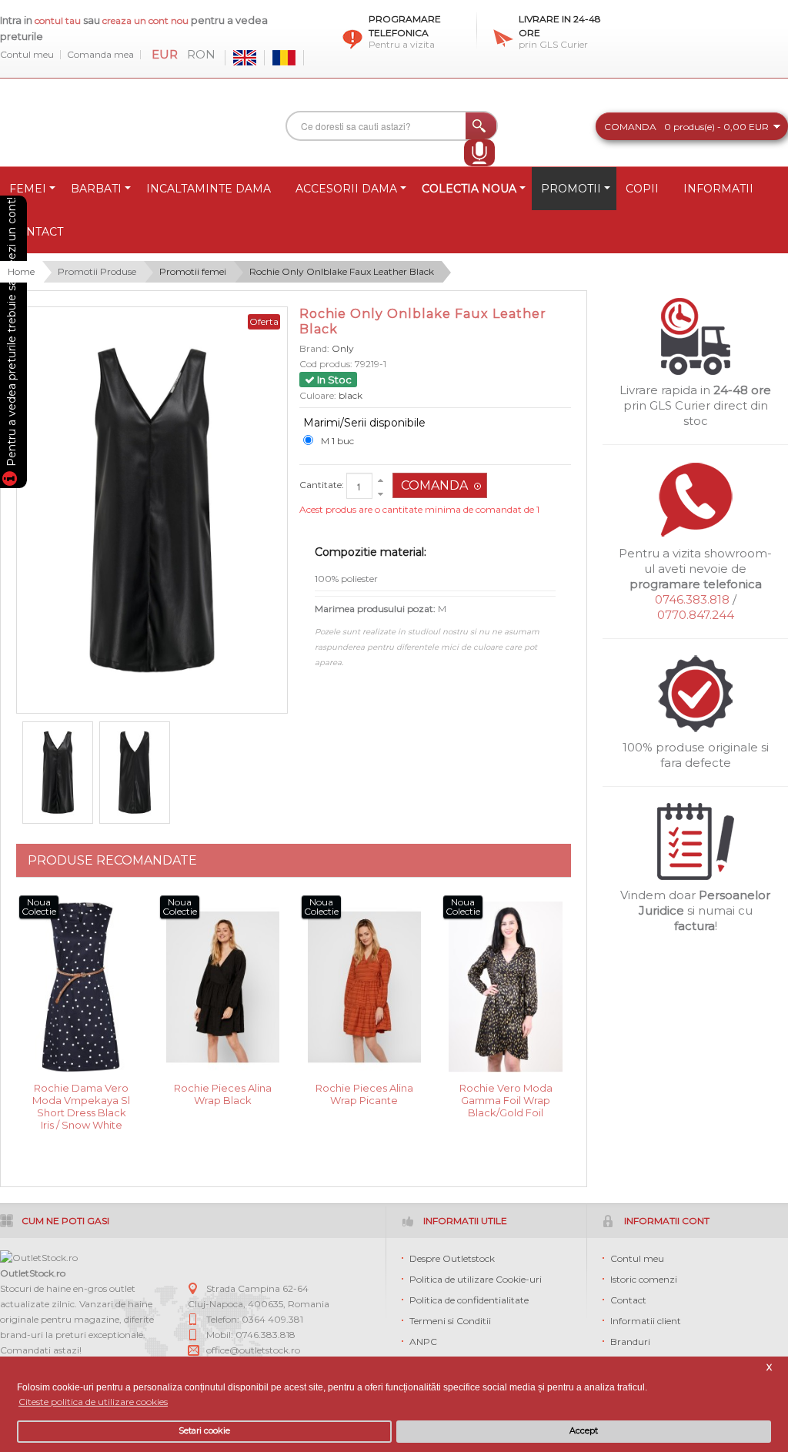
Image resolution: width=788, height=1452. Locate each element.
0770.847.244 (695, 614)
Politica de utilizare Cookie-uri (475, 1279)
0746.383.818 (692, 599)
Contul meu (27, 54)
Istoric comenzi (643, 1279)
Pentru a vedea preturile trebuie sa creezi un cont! (11, 334)
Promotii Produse (97, 271)
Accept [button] (583, 1431)
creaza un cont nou (146, 20)
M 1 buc (337, 441)
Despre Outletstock (452, 1258)
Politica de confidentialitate (469, 1300)
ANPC (423, 1341)
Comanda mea (100, 54)
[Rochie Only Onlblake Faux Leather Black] (57, 773)
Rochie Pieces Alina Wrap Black (223, 1094)
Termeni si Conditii (450, 1321)
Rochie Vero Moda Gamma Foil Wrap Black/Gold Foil (506, 1099)
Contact (628, 1300)
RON (201, 54)
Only (343, 348)
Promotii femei (192, 271)
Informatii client (645, 1321)
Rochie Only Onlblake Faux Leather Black (341, 271)
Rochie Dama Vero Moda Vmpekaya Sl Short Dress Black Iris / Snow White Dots (81, 1099)
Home (21, 271)
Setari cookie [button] (204, 1431)
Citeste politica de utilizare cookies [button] (93, 1401)
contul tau (58, 20)
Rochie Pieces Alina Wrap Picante (364, 1094)
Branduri (630, 1341)
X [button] (769, 1368)
